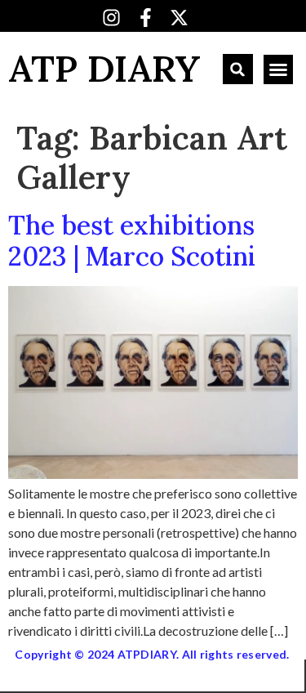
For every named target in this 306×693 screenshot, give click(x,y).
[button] (238, 69)
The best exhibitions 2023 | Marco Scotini (131, 240)
